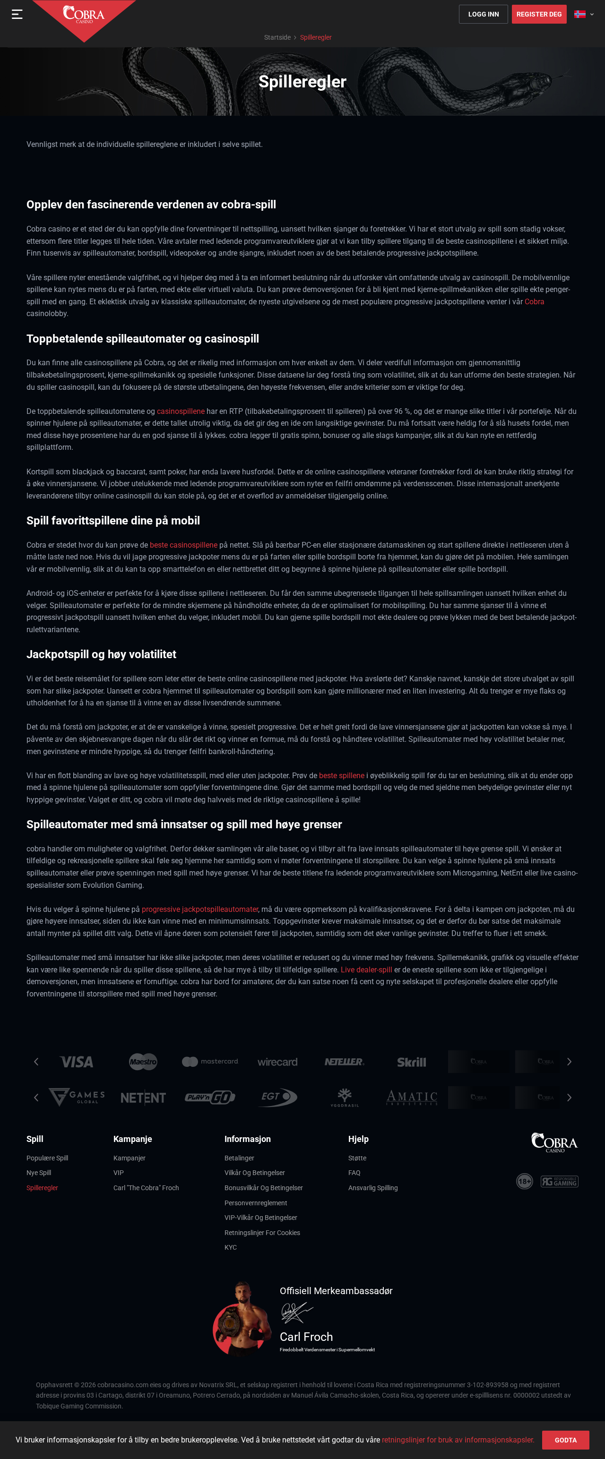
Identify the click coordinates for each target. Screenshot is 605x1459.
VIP (118, 1172)
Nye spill (38, 1172)
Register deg (539, 14)
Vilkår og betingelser (255, 1172)
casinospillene (181, 411)
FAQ (354, 1172)
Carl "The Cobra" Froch (146, 1188)
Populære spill (47, 1158)
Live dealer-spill (366, 969)
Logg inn (483, 14)
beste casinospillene (183, 545)
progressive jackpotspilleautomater (200, 909)
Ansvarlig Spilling (373, 1188)
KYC (231, 1247)
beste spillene (341, 775)
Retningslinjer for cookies (262, 1232)
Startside (277, 37)
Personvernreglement (256, 1203)
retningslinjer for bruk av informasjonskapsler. (458, 1439)
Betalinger (239, 1158)
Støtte (357, 1158)
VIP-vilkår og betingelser (261, 1217)
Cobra (534, 301)
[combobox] (584, 14)
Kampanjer (129, 1158)
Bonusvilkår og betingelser (264, 1188)
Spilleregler (42, 1188)
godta (566, 1440)
